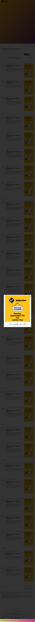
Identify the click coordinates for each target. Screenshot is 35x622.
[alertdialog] (17, 620)
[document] (17, 311)
